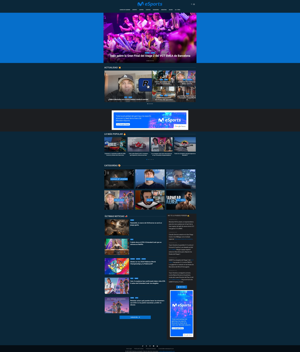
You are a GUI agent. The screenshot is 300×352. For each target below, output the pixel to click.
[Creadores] (119, 200)
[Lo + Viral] (181, 200)
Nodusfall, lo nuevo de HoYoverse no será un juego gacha (146, 224)
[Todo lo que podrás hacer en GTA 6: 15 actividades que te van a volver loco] (164, 78)
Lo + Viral (177, 9)
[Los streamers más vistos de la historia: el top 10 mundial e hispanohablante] (161, 144)
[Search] (191, 4)
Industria (164, 9)
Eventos (148, 9)
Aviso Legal (129, 348)
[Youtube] (153, 346)
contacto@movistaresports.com (166, 348)
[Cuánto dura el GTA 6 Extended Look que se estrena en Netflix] (117, 247)
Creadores (156, 9)
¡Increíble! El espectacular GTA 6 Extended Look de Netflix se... (188, 97)
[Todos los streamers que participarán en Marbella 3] (185, 144)
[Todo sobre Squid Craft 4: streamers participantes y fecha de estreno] (138, 144)
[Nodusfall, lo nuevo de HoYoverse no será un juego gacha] (117, 227)
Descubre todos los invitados (183, 239)
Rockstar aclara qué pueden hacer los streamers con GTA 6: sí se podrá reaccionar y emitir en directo (147, 302)
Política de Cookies (138, 348)
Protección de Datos (151, 348)
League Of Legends (125, 9)
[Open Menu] (194, 4)
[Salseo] (150, 200)
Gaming (141, 9)
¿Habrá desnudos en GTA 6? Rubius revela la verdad (128, 99)
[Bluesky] (157, 346)
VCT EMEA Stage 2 (175, 279)
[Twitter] (146, 346)
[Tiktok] (142, 346)
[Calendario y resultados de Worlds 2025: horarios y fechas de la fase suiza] (115, 144)
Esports (134, 9)
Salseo (171, 9)
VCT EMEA (172, 249)
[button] (106, 37)
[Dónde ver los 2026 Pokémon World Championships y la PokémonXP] (117, 266)
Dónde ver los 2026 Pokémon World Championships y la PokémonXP (143, 263)
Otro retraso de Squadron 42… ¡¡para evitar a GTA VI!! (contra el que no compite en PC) (150, 54)
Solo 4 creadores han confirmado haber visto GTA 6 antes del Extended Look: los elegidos (147, 282)
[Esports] (150, 179)
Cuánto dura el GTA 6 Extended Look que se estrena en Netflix (145, 243)
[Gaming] (181, 179)
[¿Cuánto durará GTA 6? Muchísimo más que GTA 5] (164, 94)
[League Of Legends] (119, 179)
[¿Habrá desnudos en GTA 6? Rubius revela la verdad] (128, 86)
